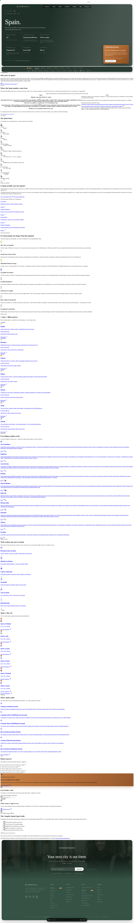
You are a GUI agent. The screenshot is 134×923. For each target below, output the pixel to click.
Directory (89, 70)
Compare (74, 6)
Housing (46, 70)
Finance (41, 70)
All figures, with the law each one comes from (22, 60)
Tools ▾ (54, 6)
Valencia (56, 68)
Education (70, 70)
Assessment (67, 6)
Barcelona (49, 68)
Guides (60, 6)
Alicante (68, 68)
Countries (10, 10)
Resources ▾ (87, 6)
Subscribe (79, 869)
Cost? (84, 919)
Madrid (43, 68)
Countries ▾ (46, 6)
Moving (64, 70)
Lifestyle (76, 70)
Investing (82, 70)
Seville (75, 68)
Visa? (81, 919)
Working (52, 70)
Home (6, 10)
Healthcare (34, 70)
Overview (37, 68)
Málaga (62, 68)
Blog (81, 6)
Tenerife (80, 68)
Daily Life (58, 70)
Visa (29, 70)
